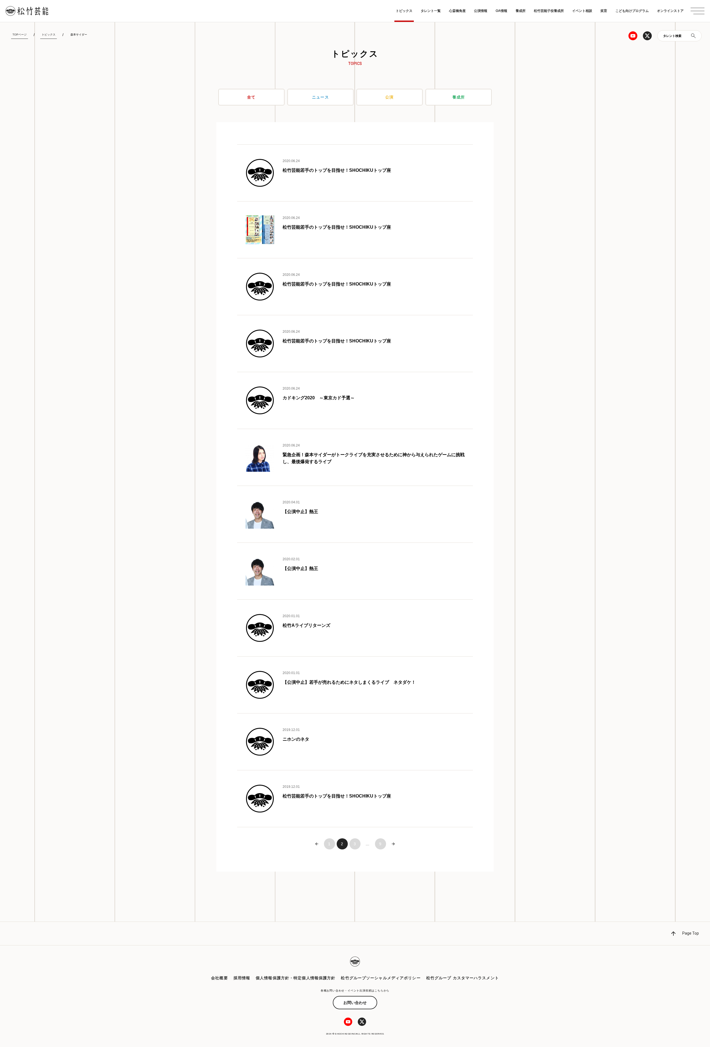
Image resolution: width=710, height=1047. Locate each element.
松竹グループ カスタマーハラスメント (462, 978)
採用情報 (242, 978)
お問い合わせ (355, 1002)
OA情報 (501, 11)
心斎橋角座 (457, 11)
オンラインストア (670, 11)
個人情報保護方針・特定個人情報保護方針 (295, 978)
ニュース (320, 97)
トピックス (404, 11)
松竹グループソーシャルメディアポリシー (380, 978)
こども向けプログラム (632, 11)
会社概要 (219, 978)
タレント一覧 (431, 11)
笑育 (603, 11)
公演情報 (480, 11)
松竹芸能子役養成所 (549, 11)
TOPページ (19, 34)
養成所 (521, 11)
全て (251, 97)
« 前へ (316, 843)
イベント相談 (582, 11)
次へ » (393, 843)
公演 (389, 97)
